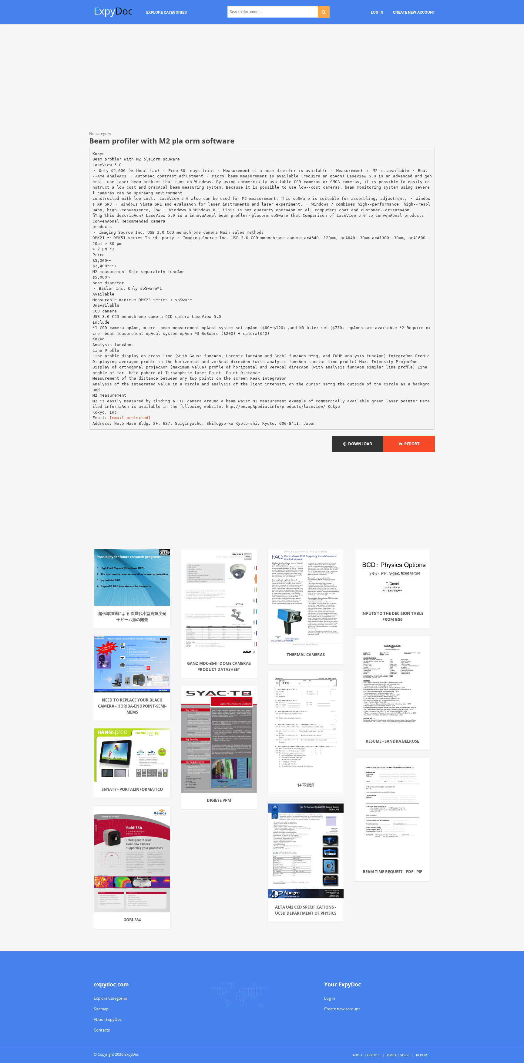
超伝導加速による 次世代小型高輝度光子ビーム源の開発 (132, 616)
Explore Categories (110, 998)
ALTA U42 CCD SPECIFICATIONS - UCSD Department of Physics (305, 910)
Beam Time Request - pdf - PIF (392, 871)
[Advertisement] (262, 78)
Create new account (342, 1009)
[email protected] (130, 417)
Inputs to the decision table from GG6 (392, 616)
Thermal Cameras (306, 654)
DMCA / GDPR (398, 1055)
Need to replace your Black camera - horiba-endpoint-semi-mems (132, 706)
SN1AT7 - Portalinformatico (132, 789)
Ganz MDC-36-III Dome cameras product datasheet (219, 666)
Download (359, 444)
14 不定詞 (305, 785)
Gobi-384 (132, 920)
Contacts (102, 1030)
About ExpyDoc (108, 1019)
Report (411, 444)
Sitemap (101, 1009)
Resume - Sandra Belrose (392, 741)
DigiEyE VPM (219, 800)
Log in (329, 998)
